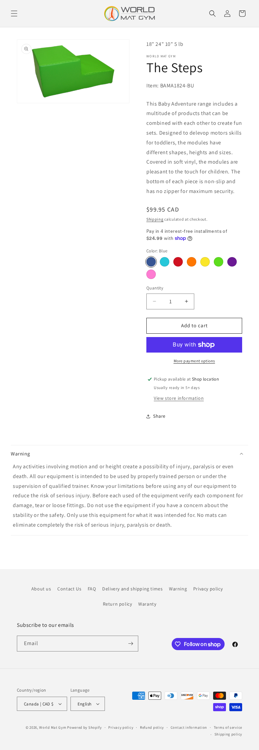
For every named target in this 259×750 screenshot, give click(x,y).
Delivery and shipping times (132, 589)
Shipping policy (228, 734)
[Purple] (232, 262)
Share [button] (159, 416)
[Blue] (151, 262)
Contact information (189, 727)
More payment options (194, 360)
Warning (178, 589)
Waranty (147, 604)
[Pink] (151, 274)
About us (41, 589)
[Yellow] (205, 262)
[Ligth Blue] (164, 262)
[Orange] (191, 262)
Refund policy (152, 727)
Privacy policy (208, 589)
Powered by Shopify (84, 727)
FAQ (92, 589)
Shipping (155, 219)
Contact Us (69, 589)
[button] (14, 13)
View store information (179, 398)
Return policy (117, 604)
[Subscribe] (130, 643)
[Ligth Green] (218, 262)
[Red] (178, 262)
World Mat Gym (52, 727)
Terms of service (228, 727)
